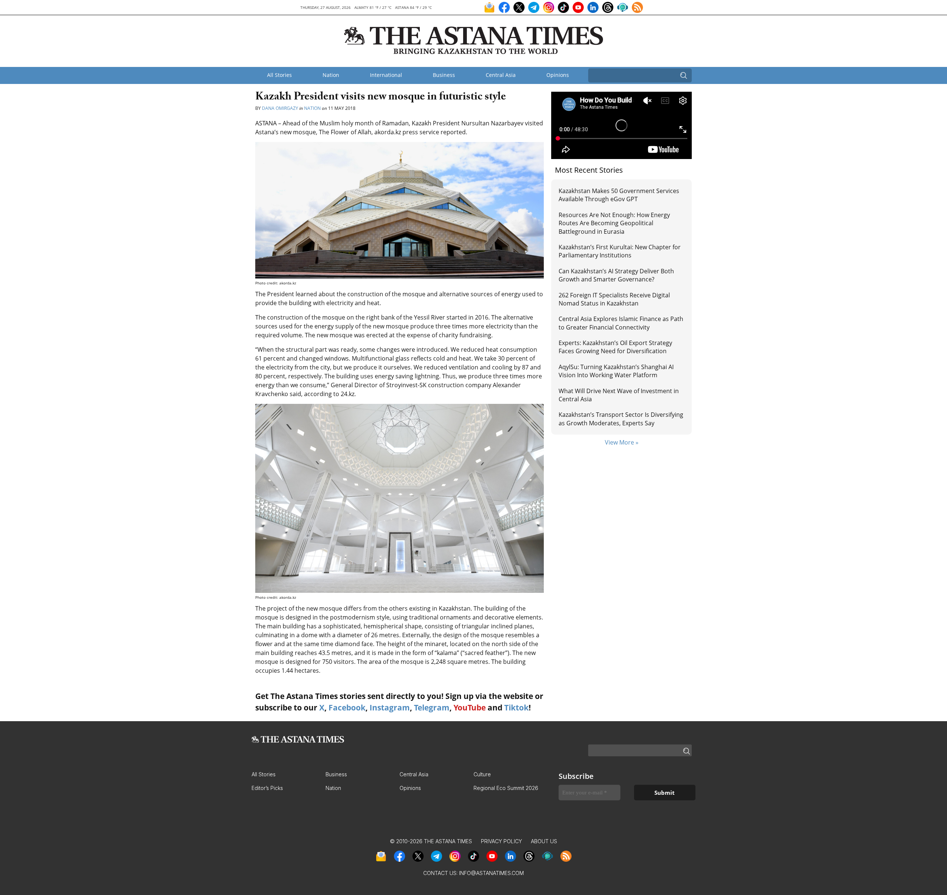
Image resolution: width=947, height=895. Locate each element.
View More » (621, 442)
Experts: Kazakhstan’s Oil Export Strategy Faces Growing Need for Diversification (615, 347)
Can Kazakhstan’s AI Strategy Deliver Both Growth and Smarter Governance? (616, 275)
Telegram (431, 707)
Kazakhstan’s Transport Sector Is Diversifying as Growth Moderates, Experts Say (621, 419)
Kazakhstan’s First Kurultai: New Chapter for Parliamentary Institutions (620, 251)
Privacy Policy (501, 841)
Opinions (557, 74)
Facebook (346, 707)
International (386, 74)
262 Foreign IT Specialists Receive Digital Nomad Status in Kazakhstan (614, 299)
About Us (544, 841)
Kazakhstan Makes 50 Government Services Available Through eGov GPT (619, 195)
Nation (331, 74)
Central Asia (501, 74)
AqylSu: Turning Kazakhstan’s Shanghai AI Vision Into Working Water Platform (616, 371)
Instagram (390, 707)
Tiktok (516, 707)
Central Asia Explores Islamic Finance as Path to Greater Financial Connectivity (621, 323)
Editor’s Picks (267, 788)
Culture (482, 774)
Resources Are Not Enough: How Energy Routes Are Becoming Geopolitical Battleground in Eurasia (614, 223)
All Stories (279, 74)
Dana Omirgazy (280, 108)
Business (444, 74)
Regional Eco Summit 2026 (506, 788)
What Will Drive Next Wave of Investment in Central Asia (619, 395)
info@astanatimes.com (491, 873)
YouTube (470, 707)
